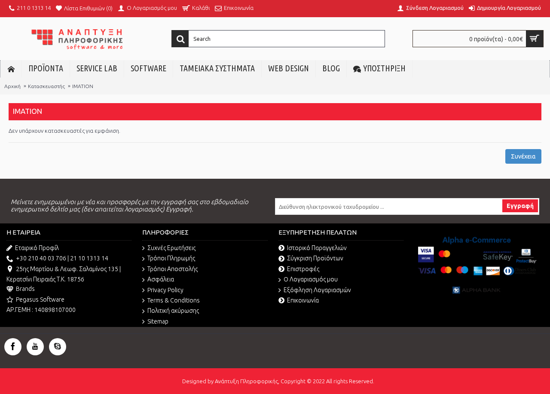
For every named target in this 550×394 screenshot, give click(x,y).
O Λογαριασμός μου (311, 279)
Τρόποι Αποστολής (172, 269)
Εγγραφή (520, 205)
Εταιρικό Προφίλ (37, 247)
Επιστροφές (303, 269)
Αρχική (12, 86)
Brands (25, 288)
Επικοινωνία (303, 300)
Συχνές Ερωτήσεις (171, 247)
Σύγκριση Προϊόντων (315, 258)
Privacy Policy (165, 290)
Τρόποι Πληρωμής (171, 258)
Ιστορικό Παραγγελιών (317, 247)
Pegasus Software (40, 299)
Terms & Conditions (173, 300)
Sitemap (157, 321)
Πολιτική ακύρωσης (173, 310)
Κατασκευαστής (46, 86)
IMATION (82, 86)
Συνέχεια (523, 156)
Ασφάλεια (160, 279)
